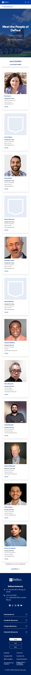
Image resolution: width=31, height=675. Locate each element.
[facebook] (18, 605)
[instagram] (15, 605)
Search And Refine (15, 61)
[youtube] (21, 605)
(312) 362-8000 (11, 595)
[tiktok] (12, 605)
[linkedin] (10, 605)
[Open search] (25, 2)
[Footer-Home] (15, 580)
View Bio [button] (6, 106)
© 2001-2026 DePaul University (15, 670)
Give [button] (15, 647)
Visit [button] (15, 643)
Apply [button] (15, 639)
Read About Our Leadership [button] (15, 39)
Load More (14, 569)
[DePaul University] (8, 2)
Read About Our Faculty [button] (15, 35)
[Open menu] (28, 2)
